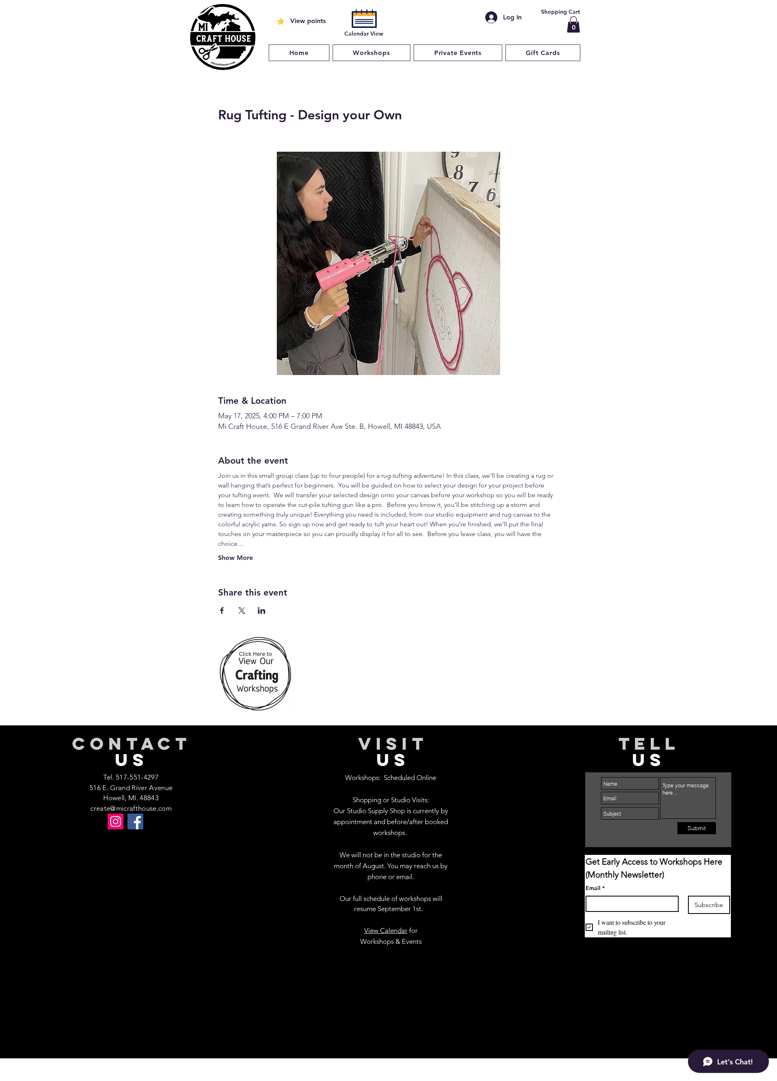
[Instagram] (115, 821)
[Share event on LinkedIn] (261, 610)
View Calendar (386, 930)
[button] (573, 24)
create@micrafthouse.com (131, 808)
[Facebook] (135, 821)
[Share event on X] (242, 610)
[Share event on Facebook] (222, 610)
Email (595, 888)
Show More (235, 558)
